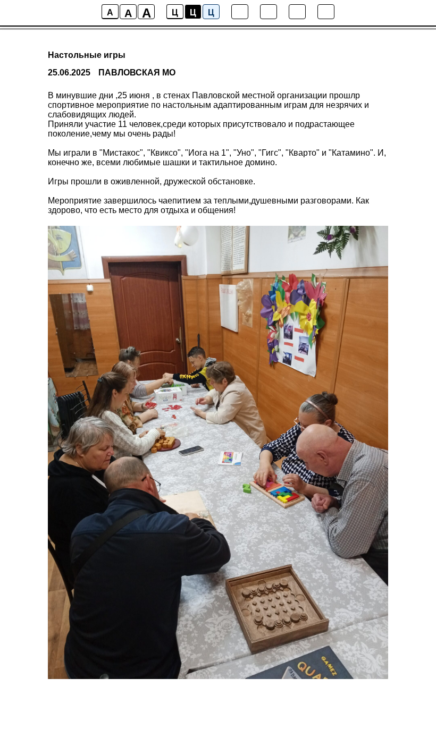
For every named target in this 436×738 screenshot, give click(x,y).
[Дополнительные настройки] (297, 11)
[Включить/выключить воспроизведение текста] (268, 11)
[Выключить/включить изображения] (239, 11)
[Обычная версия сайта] (325, 11)
